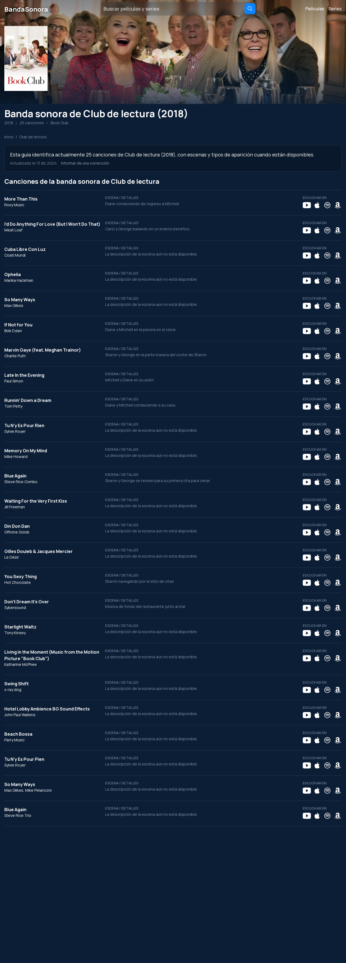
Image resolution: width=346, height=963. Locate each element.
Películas (314, 9)
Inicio (9, 136)
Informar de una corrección (85, 163)
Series (335, 9)
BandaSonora (28, 9)
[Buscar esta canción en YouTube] (307, 205)
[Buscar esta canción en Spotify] (327, 205)
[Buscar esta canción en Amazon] (338, 205)
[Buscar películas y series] (250, 8)
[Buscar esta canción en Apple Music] (317, 205)
